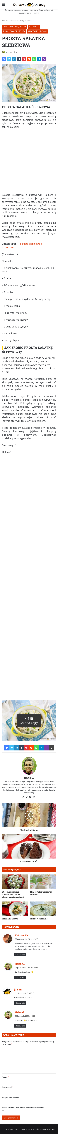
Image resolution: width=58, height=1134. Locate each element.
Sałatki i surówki (37, 31)
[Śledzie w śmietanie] (43, 908)
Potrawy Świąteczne (25, 20)
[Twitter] (9, 59)
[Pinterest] (24, 59)
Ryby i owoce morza (14, 31)
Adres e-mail (7, 1087)
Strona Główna (10, 20)
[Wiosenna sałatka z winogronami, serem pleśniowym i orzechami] (15, 881)
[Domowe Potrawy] (29, 4)
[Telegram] (39, 59)
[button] (29, 720)
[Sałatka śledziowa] (15, 908)
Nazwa (5, 1077)
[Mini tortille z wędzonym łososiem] (43, 881)
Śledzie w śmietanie (38, 918)
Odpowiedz (20, 954)
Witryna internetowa (10, 1097)
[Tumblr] (19, 59)
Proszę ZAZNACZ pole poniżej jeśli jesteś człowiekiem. (23, 1107)
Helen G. (9, 52)
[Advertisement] (29, 162)
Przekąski (34, 26)
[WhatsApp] (34, 59)
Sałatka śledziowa (10, 918)
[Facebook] (4, 59)
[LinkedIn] (14, 59)
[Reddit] (29, 59)
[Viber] (44, 59)
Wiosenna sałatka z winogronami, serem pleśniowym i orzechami (13, 894)
